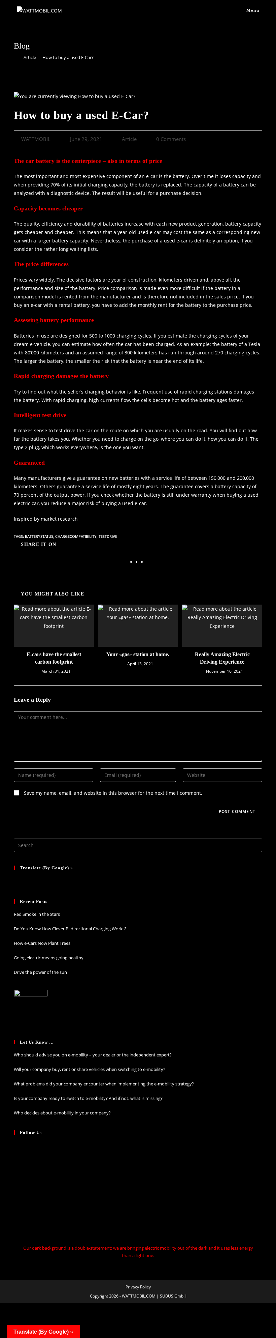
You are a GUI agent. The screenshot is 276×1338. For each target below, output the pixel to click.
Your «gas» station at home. (137, 654)
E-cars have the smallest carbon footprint (54, 658)
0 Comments (171, 139)
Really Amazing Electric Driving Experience (222, 658)
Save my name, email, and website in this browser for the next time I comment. (113, 793)
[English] (53, 880)
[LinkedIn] (16, 1159)
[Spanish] (44, 880)
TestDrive (108, 536)
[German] (18, 880)
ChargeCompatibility (76, 536)
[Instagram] (16, 1147)
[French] (27, 880)
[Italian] (35, 880)
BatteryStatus (39, 536)
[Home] (15, 57)
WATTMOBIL (35, 139)
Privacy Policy (138, 1287)
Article (129, 139)
